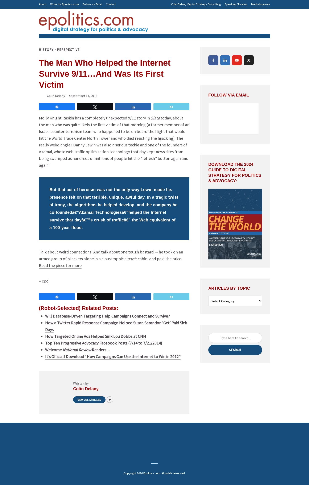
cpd (45, 281)
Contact (111, 4)
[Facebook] (213, 60)
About (42, 4)
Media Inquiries (260, 4)
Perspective (68, 49)
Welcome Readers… (77, 349)
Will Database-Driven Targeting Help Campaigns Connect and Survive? (107, 316)
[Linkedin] (225, 60)
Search (235, 350)
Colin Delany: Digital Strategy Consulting (196, 4)
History (46, 49)
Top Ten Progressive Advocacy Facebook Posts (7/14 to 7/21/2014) (103, 343)
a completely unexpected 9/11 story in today (126, 118)
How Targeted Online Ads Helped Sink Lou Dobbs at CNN (95, 336)
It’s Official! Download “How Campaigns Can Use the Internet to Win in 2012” (113, 356)
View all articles (89, 400)
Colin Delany (56, 96)
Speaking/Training (236, 4)
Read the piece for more (60, 265)
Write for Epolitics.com (64, 4)
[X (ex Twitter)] (249, 60)
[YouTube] (237, 60)
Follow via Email (92, 4)
